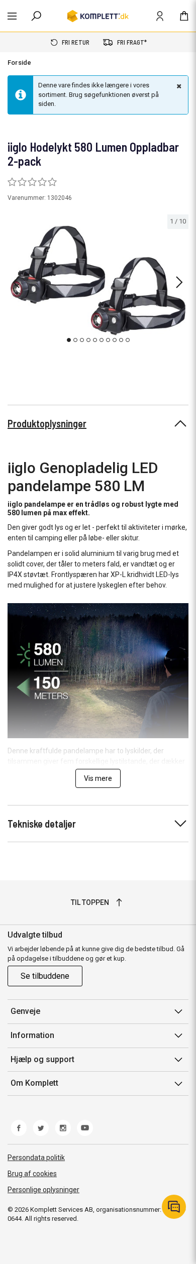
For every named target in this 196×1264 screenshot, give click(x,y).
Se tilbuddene (45, 976)
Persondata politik (36, 1158)
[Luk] (178, 86)
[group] (98, 280)
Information (32, 1035)
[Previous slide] (16, 282)
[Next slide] (179, 282)
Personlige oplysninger (43, 1190)
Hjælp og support (42, 1059)
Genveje (25, 1011)
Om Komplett (34, 1083)
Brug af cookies (32, 1174)
